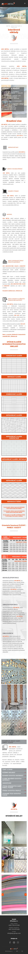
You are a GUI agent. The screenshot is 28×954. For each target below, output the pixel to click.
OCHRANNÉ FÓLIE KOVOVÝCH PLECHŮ (11, 794)
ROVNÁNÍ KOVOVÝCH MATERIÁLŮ (12, 776)
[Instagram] (18, 942)
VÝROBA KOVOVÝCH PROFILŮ (11, 791)
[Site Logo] (8, 3)
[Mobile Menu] (25, 3)
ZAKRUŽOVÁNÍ (6, 783)
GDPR (17, 951)
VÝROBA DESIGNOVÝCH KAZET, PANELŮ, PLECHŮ (11, 787)
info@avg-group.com (14, 933)
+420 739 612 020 (14, 925)
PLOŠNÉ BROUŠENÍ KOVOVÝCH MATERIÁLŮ (11, 779)
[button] (21, 3)
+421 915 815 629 (14, 929)
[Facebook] (10, 942)
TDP (22, 951)
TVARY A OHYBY (7, 770)
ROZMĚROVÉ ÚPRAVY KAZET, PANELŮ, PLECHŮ (11, 742)
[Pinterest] (14, 942)
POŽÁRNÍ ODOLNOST (8, 773)
